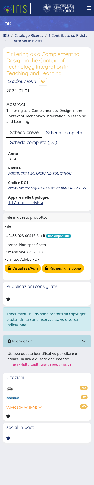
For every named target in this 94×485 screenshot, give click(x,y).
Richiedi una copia (64, 268)
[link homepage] (17, 8)
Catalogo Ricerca (28, 35)
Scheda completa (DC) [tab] (33, 142)
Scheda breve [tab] (24, 132)
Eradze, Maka (21, 81)
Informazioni (22, 341)
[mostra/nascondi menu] (89, 8)
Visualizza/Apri (24, 268)
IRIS (6, 35)
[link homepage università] (58, 8)
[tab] (67, 142)
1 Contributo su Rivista (67, 35)
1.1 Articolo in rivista (25, 40)
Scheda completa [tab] (64, 132)
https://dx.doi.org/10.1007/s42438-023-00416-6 (47, 188)
